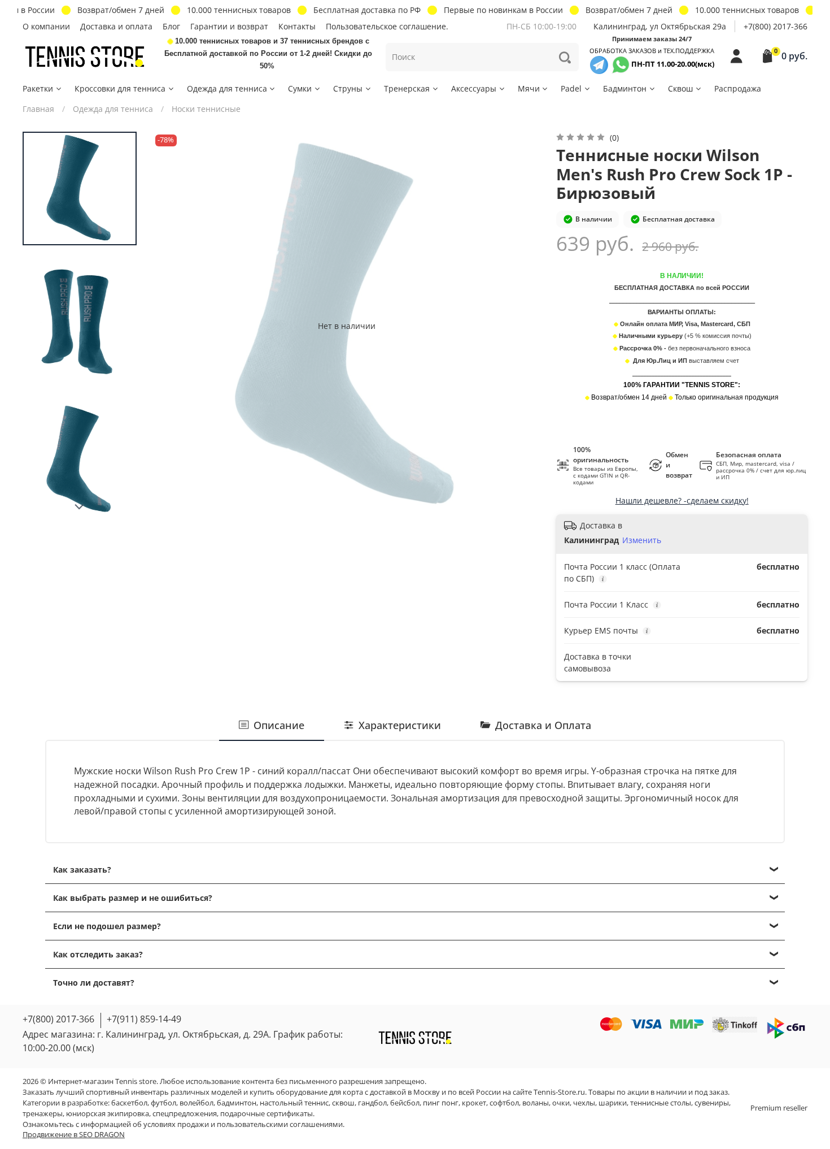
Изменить (641, 540)
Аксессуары (473, 88)
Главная (38, 108)
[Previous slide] (172, 325)
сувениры (711, 1103)
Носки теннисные (206, 108)
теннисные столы (660, 1103)
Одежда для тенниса (227, 88)
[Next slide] (79, 507)
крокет (474, 1103)
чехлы (584, 1103)
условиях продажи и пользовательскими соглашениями (243, 1124)
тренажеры (43, 1113)
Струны (347, 88)
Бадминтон (624, 88)
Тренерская (407, 88)
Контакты (297, 26)
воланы (535, 1103)
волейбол (196, 1103)
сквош (343, 1103)
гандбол (372, 1103)
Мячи (529, 88)
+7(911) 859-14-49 (144, 1019)
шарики (613, 1103)
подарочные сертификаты (266, 1113)
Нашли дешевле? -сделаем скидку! (682, 500)
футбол (163, 1103)
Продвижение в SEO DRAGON (74, 1134)
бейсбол (405, 1103)
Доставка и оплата (116, 26)
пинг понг (440, 1103)
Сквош (680, 88)
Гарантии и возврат (229, 26)
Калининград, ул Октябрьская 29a (659, 26)
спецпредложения (184, 1113)
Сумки (300, 88)
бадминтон (236, 1103)
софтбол (504, 1103)
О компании (46, 26)
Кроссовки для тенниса (120, 88)
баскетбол (129, 1103)
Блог (171, 26)
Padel (571, 88)
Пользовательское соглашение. (387, 26)
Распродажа (737, 88)
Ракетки (38, 88)
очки (561, 1103)
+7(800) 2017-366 (775, 26)
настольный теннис (294, 1103)
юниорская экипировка (107, 1113)
